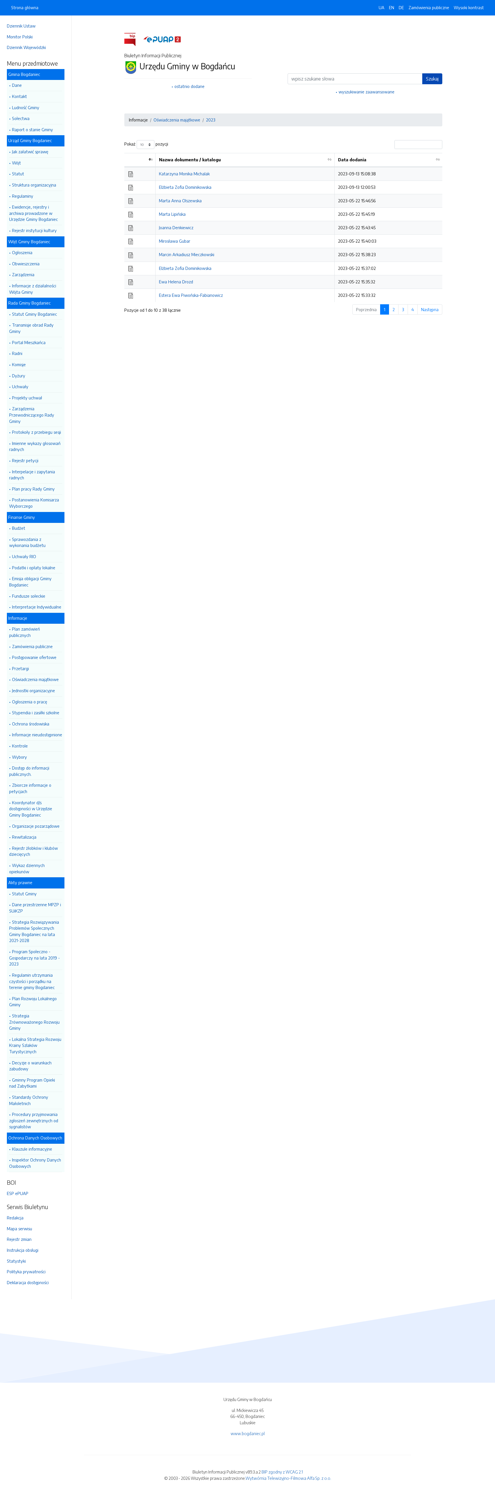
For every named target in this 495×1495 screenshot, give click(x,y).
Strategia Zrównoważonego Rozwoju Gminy (34, 1022)
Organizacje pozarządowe (36, 826)
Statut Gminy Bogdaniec (34, 314)
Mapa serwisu (19, 1228)
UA (381, 7)
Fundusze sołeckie (28, 596)
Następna (430, 309)
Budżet (18, 528)
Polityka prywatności (26, 1271)
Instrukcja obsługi (22, 1250)
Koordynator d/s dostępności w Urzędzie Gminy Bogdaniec (30, 808)
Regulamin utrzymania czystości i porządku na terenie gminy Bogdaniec (32, 981)
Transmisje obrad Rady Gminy (31, 328)
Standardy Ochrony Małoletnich (28, 1100)
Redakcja (15, 1217)
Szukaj (432, 79)
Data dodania (352, 159)
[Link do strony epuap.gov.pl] (162, 39)
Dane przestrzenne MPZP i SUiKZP (35, 907)
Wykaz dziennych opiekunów (27, 868)
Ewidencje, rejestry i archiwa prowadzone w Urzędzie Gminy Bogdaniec (33, 213)
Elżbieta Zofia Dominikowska (185, 187)
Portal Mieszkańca (29, 342)
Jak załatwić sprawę (30, 151)
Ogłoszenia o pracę (29, 701)
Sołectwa (21, 118)
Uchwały (20, 386)
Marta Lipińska (172, 214)
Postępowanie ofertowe (34, 657)
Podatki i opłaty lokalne (33, 567)
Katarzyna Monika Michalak (184, 173)
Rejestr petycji (25, 460)
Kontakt (19, 96)
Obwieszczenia (26, 263)
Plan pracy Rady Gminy (33, 488)
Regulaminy (22, 196)
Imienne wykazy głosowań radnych (34, 446)
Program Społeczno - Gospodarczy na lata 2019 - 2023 (34, 957)
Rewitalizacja (24, 836)
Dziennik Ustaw (21, 25)
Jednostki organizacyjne (33, 690)
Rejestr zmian (19, 1239)
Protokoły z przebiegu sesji (36, 432)
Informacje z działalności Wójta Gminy (32, 289)
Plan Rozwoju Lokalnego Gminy (33, 1001)
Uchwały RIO (24, 556)
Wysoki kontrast (469, 7)
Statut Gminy (24, 893)
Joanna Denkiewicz (176, 227)
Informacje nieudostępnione (37, 734)
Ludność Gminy (25, 107)
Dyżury (18, 375)
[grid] (283, 227)
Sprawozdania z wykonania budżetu (27, 542)
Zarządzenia (23, 274)
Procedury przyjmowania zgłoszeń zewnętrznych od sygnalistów (33, 1120)
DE (401, 7)
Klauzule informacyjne (32, 1148)
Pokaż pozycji (146, 144)
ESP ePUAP (17, 1193)
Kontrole (20, 745)
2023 (210, 119)
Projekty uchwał (27, 397)
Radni (17, 353)
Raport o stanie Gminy (32, 129)
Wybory (19, 757)
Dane (17, 85)
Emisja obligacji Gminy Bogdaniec (30, 581)
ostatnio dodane (189, 86)
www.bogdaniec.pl (248, 1433)
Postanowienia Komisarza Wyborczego (34, 503)
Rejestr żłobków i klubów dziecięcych (33, 851)
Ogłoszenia (22, 252)
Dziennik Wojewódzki (26, 47)
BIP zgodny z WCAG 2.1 (282, 1471)
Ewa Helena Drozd (176, 281)
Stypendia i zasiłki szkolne (35, 712)
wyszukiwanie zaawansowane (366, 91)
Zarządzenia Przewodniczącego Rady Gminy (31, 414)
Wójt (16, 162)
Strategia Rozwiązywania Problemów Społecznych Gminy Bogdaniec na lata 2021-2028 (34, 931)
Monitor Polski (20, 36)
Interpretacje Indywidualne (36, 606)
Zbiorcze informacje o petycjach (30, 788)
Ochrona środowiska (30, 723)
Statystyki (16, 1261)
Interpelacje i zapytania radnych (32, 474)
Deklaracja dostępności (28, 1282)
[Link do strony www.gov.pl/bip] (133, 39)
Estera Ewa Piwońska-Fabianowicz (191, 295)
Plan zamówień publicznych (24, 632)
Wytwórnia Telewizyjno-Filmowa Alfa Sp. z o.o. (288, 1478)
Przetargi (20, 668)
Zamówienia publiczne (32, 646)
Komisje (19, 364)
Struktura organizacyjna (34, 184)
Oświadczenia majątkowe (35, 679)
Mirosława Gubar (174, 241)
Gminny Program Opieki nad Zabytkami (32, 1083)
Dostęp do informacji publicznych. (29, 771)
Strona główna (24, 7)
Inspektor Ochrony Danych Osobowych (35, 1163)
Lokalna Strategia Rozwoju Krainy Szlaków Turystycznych (35, 1045)
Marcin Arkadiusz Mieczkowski (186, 254)
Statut (18, 173)
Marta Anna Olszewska (180, 200)
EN (391, 7)
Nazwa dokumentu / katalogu (190, 159)
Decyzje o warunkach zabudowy (30, 1066)
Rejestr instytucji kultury (34, 230)
